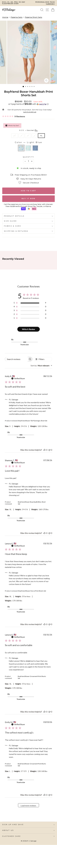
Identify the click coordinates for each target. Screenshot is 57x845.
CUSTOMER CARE (11, 836)
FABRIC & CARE (12, 226)
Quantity (28, 157)
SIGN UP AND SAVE (13, 824)
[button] (28, 104)
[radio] (21, 148)
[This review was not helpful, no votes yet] (49, 450)
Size (26, 130)
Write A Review (28, 329)
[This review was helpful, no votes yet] (44, 450)
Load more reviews (28, 805)
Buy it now (29, 198)
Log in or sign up (29, 112)
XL (41, 136)
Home (5, 17)
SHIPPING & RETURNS (16, 231)
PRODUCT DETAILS (14, 216)
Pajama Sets (16, 17)
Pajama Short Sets (33, 17)
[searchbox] (16, 359)
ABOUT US (8, 830)
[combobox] (41, 365)
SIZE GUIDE (10, 221)
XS (14, 136)
